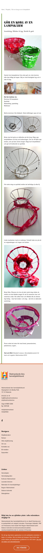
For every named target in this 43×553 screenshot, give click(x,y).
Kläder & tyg (18, 31)
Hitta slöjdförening (7, 441)
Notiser (3, 438)
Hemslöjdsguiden (6, 476)
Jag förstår (21, 548)
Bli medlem (4, 450)
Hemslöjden (5, 473)
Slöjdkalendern (6, 435)
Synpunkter (4, 452)
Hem (2, 9)
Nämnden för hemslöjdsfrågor (10, 485)
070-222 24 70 (5, 396)
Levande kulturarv (6, 482)
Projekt (8, 9)
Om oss (3, 444)
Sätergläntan (5, 493)
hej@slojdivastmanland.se (9, 398)
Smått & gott (29, 31)
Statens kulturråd (6, 490)
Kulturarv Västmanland (8, 479)
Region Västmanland (7, 488)
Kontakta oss (5, 447)
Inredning (8, 31)
